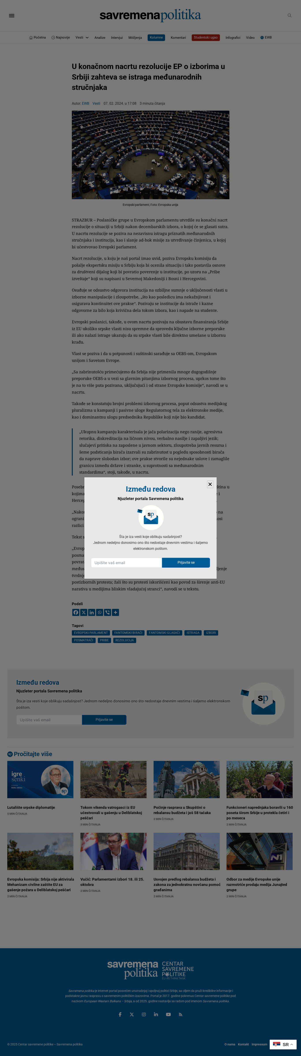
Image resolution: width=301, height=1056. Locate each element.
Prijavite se (186, 562)
